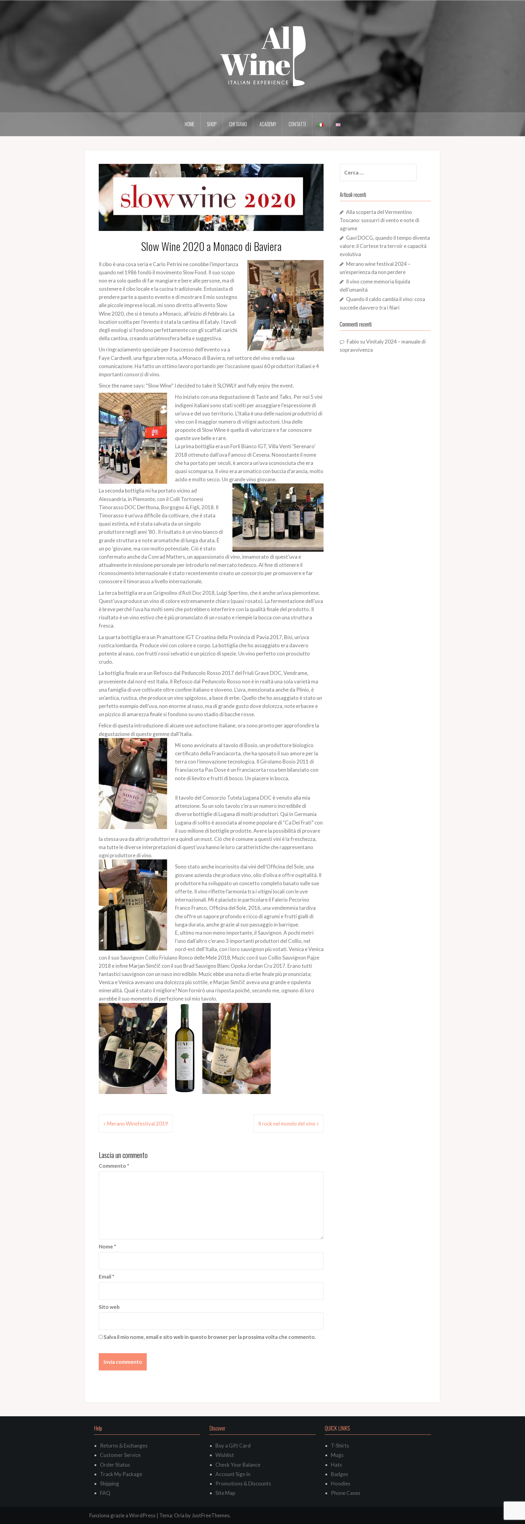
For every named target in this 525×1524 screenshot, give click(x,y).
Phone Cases (345, 1493)
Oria (179, 1515)
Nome (107, 1246)
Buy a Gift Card (233, 1445)
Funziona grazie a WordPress (122, 1515)
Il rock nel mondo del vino (286, 1123)
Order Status (115, 1464)
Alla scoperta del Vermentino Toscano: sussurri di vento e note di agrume (379, 220)
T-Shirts (340, 1445)
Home (189, 124)
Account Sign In (232, 1474)
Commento (114, 1166)
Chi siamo (238, 124)
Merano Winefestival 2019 (137, 1123)
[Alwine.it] (262, 56)
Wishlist (224, 1455)
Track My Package (121, 1474)
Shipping (109, 1483)
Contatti (297, 124)
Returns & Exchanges (124, 1445)
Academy (267, 124)
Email (106, 1276)
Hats (336, 1464)
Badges (339, 1474)
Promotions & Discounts (243, 1483)
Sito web (109, 1307)
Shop (212, 124)
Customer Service (120, 1455)
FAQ (105, 1493)
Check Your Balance (237, 1464)
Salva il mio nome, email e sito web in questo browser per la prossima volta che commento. (210, 1337)
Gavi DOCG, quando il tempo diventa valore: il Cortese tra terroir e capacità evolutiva (385, 246)
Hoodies (340, 1483)
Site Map (225, 1493)
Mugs (337, 1455)
